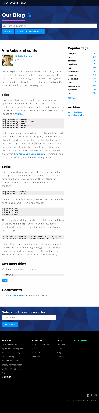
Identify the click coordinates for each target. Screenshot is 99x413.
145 (82, 78)
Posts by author (76, 115)
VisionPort (81, 340)
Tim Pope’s (19, 153)
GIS (3, 372)
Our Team (61, 344)
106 (82, 89)
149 (82, 75)
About (60, 340)
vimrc (19, 113)
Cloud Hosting (8, 356)
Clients (60, 348)
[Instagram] (96, 395)
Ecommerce (37, 356)
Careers (60, 356)
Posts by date (75, 112)
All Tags (72, 98)
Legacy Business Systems (12, 364)
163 (82, 71)
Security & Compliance (12, 369)
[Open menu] (96, 3)
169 (82, 67)
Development (38, 352)
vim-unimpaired (35, 153)
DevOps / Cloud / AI (40, 344)
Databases (36, 348)
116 (82, 85)
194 (82, 60)
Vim (4, 71)
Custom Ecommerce (11, 344)
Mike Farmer (25, 56)
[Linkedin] (88, 395)
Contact (6, 377)
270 (82, 57)
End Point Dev (14, 3)
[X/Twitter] (92, 395)
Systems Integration (10, 360)
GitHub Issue (17, 295)
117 (82, 82)
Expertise (37, 340)
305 (82, 53)
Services (6, 340)
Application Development (13, 348)
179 (82, 64)
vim (5, 281)
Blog (59, 352)
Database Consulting (11, 352)
